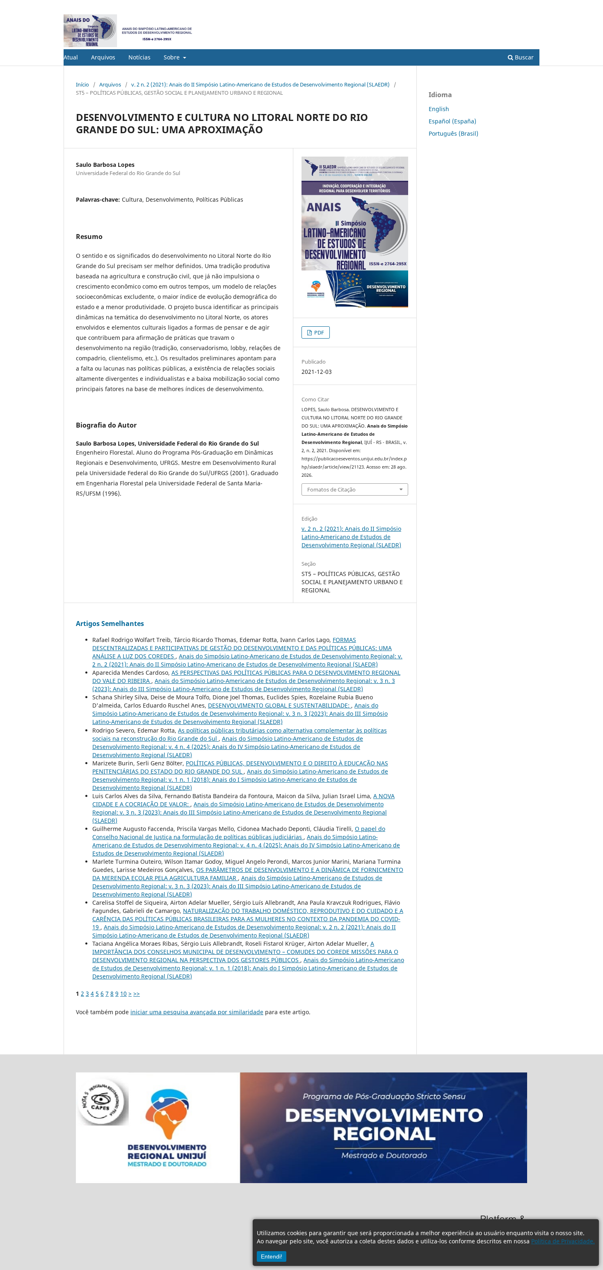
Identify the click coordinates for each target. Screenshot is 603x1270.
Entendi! (271, 1256)
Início (82, 84)
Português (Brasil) (453, 133)
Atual (71, 57)
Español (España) (452, 121)
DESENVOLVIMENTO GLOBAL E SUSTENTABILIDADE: (279, 705)
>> (136, 993)
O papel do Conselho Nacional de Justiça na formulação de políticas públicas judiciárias (238, 833)
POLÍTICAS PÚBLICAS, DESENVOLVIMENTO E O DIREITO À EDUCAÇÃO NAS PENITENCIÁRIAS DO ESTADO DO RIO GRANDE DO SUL (240, 767)
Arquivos (103, 57)
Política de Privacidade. (563, 1241)
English (439, 109)
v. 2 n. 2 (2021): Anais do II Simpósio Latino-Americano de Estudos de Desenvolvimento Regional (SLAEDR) (260, 84)
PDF (318, 332)
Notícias (139, 57)
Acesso (531, 6)
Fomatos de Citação (331, 489)
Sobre (172, 57)
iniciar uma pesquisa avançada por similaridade (196, 1012)
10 (123, 993)
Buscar (523, 57)
